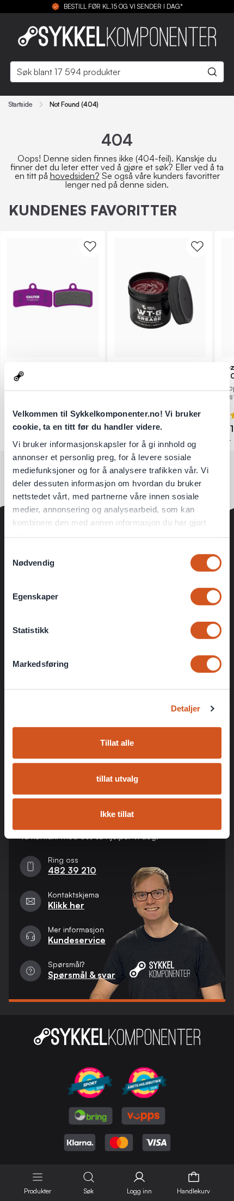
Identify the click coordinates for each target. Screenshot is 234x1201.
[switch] (205, 596)
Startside (20, 104)
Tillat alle (117, 742)
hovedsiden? (75, 175)
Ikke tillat (117, 814)
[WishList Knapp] (90, 246)
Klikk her (66, 905)
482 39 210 (72, 870)
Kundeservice (77, 939)
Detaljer (186, 708)
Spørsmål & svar (81, 974)
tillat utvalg (117, 778)
